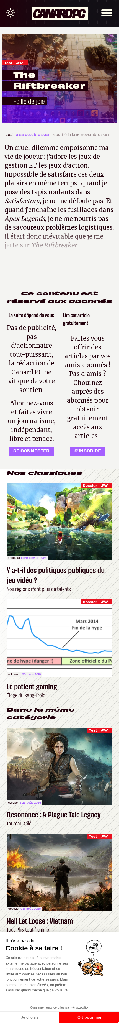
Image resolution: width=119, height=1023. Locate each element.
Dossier (90, 485)
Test (8, 62)
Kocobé (13, 802)
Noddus (13, 908)
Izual (9, 134)
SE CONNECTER (31, 450)
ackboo (13, 674)
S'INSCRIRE (87, 450)
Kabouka (14, 557)
